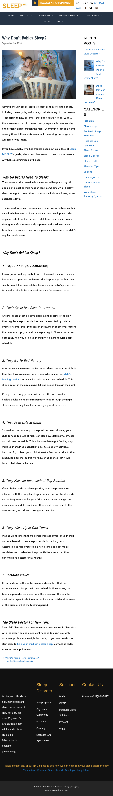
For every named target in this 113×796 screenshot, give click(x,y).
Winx (62, 729)
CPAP (62, 703)
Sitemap (66, 786)
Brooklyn (70, 770)
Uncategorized (92, 177)
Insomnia (89, 121)
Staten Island (55, 770)
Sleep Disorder (67, 15)
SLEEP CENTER (91, 15)
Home (11, 15)
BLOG (47, 22)
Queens (41, 770)
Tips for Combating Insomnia (19, 661)
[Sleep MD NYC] (15, 5)
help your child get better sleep (35, 644)
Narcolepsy (90, 126)
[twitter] (91, 8)
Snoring (88, 172)
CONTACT (61, 22)
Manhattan (29, 770)
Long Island (83, 770)
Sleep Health (91, 161)
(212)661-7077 (100, 696)
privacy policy (74, 786)
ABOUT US (24, 15)
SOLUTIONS (44, 15)
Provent (63, 722)
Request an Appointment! (56, 3)
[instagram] (96, 8)
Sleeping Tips (91, 166)
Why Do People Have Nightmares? (22, 658)
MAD (62, 696)
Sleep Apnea (91, 150)
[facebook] (85, 8)
